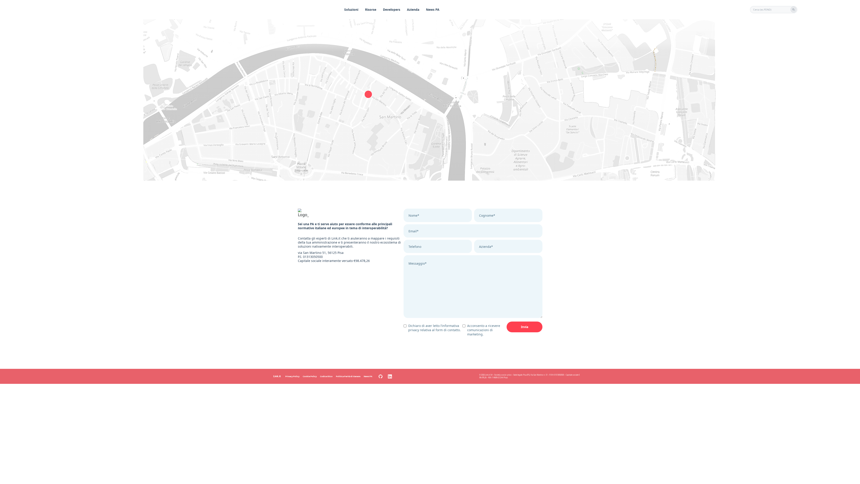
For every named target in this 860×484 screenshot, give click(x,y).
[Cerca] (793, 9)
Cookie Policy (310, 376)
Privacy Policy (292, 376)
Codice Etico (326, 376)
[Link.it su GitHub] (380, 376)
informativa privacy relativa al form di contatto (434, 328)
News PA (432, 9)
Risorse (370, 9)
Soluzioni (351, 9)
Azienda (413, 9)
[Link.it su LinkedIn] (390, 376)
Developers (391, 9)
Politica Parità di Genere (348, 376)
